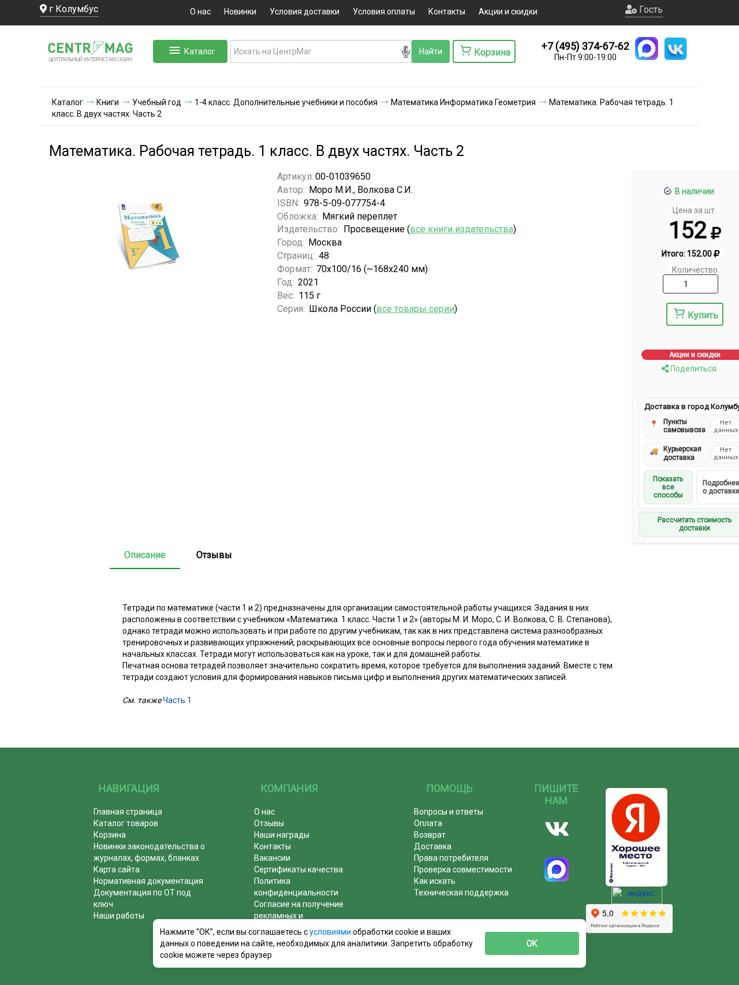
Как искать (435, 881)
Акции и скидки (508, 11)
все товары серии (415, 308)
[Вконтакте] (557, 829)
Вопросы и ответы (448, 811)
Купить (703, 315)
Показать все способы (668, 487)
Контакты (446, 11)
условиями (331, 931)
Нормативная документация (148, 881)
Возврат (430, 834)
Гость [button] (650, 9)
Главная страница (128, 811)
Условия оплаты (384, 11)
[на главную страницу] (95, 75)
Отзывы (214, 554)
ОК (532, 943)
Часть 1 (177, 700)
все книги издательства (461, 229)
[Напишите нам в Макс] (646, 48)
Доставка (432, 846)
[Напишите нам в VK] (675, 48)
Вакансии (272, 858)
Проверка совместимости (463, 869)
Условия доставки (304, 11)
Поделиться (692, 368)
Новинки (240, 11)
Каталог (199, 51)
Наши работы (119, 915)
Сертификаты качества (298, 869)
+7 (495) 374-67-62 (585, 46)
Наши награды (281, 834)
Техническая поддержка (461, 892)
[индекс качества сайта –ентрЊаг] (636, 899)
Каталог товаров (126, 823)
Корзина (110, 834)
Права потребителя (451, 858)
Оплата (428, 823)
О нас (200, 11)
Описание (145, 554)
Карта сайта (117, 869)
